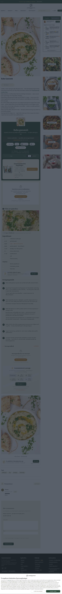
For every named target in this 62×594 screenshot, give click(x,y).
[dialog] (31, 584)
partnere (9, 580)
